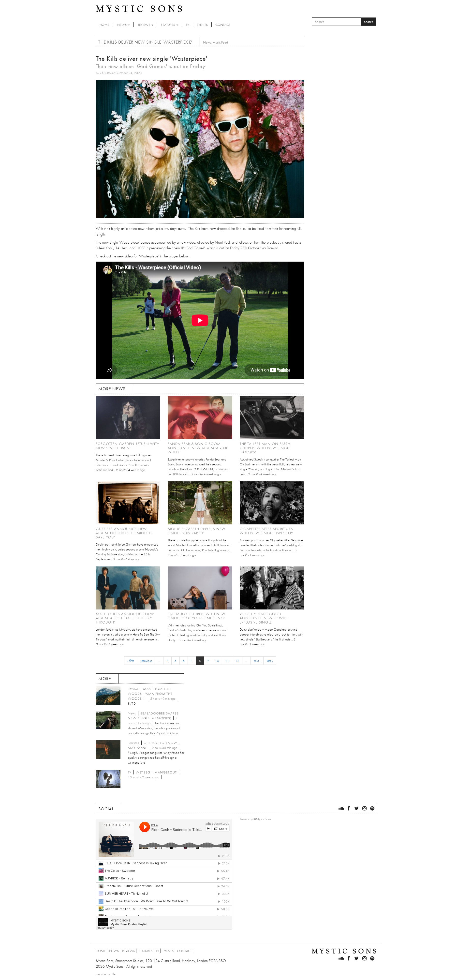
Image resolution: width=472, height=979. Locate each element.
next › (256, 660)
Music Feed (220, 42)
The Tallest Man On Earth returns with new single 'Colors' (265, 448)
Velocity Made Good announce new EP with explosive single (264, 618)
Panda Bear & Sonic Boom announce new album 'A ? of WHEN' (198, 448)
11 (227, 660)
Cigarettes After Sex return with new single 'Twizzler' (267, 530)
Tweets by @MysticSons (255, 819)
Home (104, 24)
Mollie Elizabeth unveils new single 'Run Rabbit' (196, 530)
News (122, 24)
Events (202, 24)
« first (130, 660)
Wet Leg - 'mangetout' (156, 772)
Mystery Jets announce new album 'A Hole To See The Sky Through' (125, 618)
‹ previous (146, 660)
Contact (222, 24)
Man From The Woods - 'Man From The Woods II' (150, 693)
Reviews (144, 24)
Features (168, 24)
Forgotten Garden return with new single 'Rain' (128, 445)
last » (269, 660)
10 (217, 660)
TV (187, 24)
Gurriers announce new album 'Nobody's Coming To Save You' (125, 533)
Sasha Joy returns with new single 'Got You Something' (196, 616)
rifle (113, 974)
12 (237, 660)
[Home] (139, 8)
